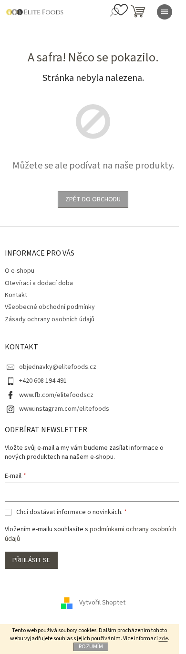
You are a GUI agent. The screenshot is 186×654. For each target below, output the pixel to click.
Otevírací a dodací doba (39, 283)
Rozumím (91, 647)
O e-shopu (19, 271)
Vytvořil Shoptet (102, 602)
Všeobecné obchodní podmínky (50, 307)
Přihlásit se (31, 560)
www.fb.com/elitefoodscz (56, 395)
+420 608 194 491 (43, 381)
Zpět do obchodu (93, 199)
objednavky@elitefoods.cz (57, 367)
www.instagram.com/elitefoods (64, 409)
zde (163, 638)
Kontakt (16, 295)
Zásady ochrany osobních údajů (49, 319)
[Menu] (164, 11)
